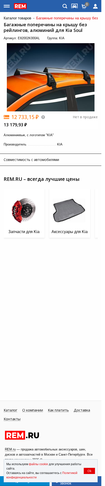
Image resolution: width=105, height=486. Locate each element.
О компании (32, 410)
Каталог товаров (17, 18)
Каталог (10, 410)
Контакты (12, 419)
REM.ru (10, 449)
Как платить (58, 410)
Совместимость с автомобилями (31, 159)
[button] (93, 45)
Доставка (82, 410)
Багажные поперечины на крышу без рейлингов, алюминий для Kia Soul (45, 27)
